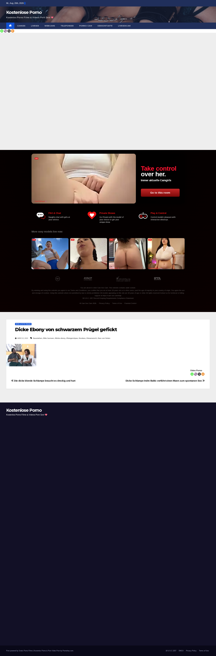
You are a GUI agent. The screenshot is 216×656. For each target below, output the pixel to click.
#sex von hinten (104, 338)
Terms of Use (204, 651)
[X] (9, 31)
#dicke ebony (60, 338)
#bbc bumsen (48, 338)
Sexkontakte (105, 26)
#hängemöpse (72, 338)
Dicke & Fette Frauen (23, 324)
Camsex (21, 26)
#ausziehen (37, 338)
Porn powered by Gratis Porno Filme (19, 651)
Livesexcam (124, 26)
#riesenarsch (91, 338)
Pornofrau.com (68, 651)
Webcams (49, 26)
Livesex (35, 26)
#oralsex (82, 338)
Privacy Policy (191, 651)
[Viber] (5, 31)
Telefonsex (67, 26)
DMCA (181, 651)
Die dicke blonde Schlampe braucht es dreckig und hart (44, 380)
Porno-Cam (85, 26)
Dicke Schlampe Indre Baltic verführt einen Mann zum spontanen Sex (164, 380)
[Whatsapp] (1, 31)
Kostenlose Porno (24, 12)
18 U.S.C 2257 (171, 651)
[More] (12, 31)
